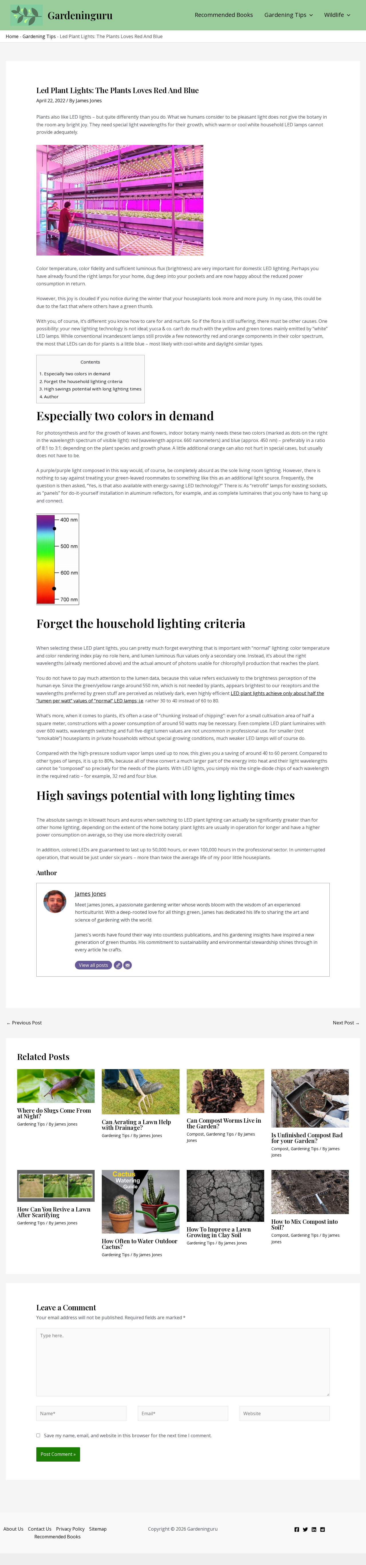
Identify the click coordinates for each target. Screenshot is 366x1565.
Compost (195, 1134)
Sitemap (98, 1529)
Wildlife (334, 15)
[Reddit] (322, 1529)
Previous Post (24, 1023)
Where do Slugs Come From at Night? (54, 1113)
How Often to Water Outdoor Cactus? (140, 1243)
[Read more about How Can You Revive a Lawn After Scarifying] (56, 1185)
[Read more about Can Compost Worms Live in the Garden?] (225, 1090)
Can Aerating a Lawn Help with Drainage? (136, 1124)
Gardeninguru (80, 15)
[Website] (118, 965)
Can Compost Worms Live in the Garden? (224, 1123)
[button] (310, 15)
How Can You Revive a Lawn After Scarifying (53, 1212)
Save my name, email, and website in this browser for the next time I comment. (128, 1435)
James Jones (90, 894)
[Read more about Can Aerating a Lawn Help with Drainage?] (140, 1091)
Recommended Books (224, 15)
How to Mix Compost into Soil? (304, 1224)
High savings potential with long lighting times (90, 389)
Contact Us (39, 1529)
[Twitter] (305, 1529)
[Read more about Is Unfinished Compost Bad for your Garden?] (310, 1098)
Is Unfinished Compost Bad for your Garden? (307, 1137)
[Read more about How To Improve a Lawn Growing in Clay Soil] (225, 1195)
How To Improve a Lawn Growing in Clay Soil (219, 1232)
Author (49, 396)
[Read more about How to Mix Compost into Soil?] (310, 1192)
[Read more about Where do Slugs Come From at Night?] (56, 1085)
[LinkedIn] (314, 1529)
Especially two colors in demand (74, 373)
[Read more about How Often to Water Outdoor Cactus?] (140, 1201)
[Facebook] (296, 1529)
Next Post (346, 1023)
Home (12, 36)
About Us (13, 1529)
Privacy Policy (70, 1529)
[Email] (127, 965)
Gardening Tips (285, 15)
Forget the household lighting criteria (80, 381)
